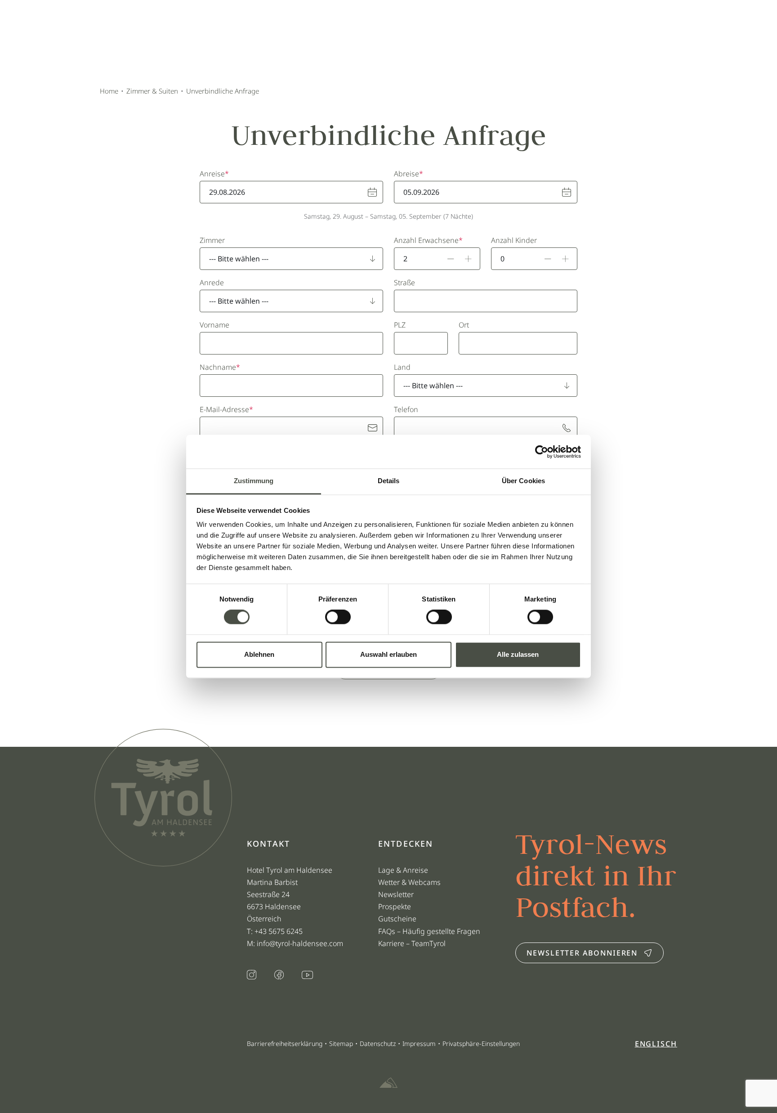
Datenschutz (378, 1043)
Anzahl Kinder (514, 240)
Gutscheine (397, 919)
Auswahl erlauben (388, 654)
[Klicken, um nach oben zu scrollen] (100, 1081)
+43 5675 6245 (279, 931)
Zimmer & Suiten (152, 90)
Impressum (419, 1043)
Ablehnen (259, 654)
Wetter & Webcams (409, 882)
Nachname (218, 367)
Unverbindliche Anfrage (222, 90)
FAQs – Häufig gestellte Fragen (429, 931)
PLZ (400, 325)
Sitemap (341, 1043)
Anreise (212, 174)
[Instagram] (251, 976)
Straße (404, 282)
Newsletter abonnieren (582, 953)
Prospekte (394, 906)
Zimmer (212, 240)
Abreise (406, 174)
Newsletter (396, 894)
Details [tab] (389, 481)
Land (402, 367)
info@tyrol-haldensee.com (300, 943)
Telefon (406, 409)
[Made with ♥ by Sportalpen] (388, 1083)
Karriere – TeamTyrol (412, 943)
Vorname (214, 325)
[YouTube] (307, 976)
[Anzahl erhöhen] (468, 258)
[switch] (338, 617)
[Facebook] (279, 976)
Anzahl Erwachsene (426, 240)
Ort (464, 325)
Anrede (212, 282)
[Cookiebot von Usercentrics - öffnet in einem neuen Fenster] (541, 451)
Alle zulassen (518, 654)
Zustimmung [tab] (254, 481)
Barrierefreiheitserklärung (284, 1043)
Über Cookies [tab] (523, 481)
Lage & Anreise (403, 870)
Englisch (656, 1044)
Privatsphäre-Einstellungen (481, 1043)
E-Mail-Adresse (224, 409)
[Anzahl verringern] (451, 258)
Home (109, 90)
